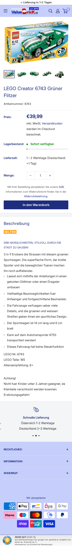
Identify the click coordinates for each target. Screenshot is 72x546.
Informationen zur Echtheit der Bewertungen (34, 544)
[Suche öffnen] (51, 11)
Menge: (9, 175)
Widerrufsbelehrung (35, 196)
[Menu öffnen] (5, 10)
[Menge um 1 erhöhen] (50, 175)
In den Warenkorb (36, 205)
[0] (65, 11)
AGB (61, 186)
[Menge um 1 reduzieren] (30, 175)
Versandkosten (52, 123)
